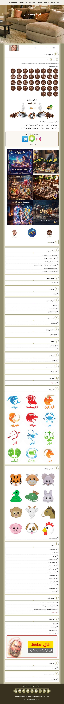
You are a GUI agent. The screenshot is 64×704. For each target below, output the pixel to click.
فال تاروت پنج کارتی (52, 569)
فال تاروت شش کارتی (52, 572)
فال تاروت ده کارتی (53, 578)
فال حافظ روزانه (53, 627)
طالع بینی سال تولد (53, 538)
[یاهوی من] (48, 691)
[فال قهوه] (46, 187)
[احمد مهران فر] (50, 48)
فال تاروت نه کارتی (53, 575)
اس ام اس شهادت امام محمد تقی (50, 258)
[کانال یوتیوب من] (19, 691)
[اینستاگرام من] (36, 691)
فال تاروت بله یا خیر (53, 588)
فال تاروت (46, 2)
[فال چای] (46, 213)
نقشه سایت (26, 699)
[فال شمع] (20, 187)
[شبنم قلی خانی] (14, 48)
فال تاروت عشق (53, 582)
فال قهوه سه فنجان (32, 14)
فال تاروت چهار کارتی (52, 566)
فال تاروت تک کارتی (53, 559)
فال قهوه (55, 305)
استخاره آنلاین (32, 2)
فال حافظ (53, 2)
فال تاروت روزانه (53, 549)
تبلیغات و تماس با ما (13, 2)
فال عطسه (55, 668)
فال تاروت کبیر (53, 553)
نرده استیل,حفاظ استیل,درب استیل (49, 606)
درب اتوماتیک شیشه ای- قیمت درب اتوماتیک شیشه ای (45, 609)
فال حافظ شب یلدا (53, 630)
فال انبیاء (55, 294)
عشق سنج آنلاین (53, 371)
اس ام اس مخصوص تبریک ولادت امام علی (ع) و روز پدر (45, 265)
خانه (58, 2)
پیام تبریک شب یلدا (53, 633)
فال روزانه (40, 2)
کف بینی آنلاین (54, 323)
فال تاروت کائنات (53, 556)
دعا (56, 349)
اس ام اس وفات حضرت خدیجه (50, 268)
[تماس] (32, 691)
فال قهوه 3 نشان (48, 54)
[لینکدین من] (15, 691)
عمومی (49, 242)
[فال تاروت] (46, 162)
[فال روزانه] (20, 162)
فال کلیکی (55, 360)
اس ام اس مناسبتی (23, 2)
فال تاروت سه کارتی (52, 562)
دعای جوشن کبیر (53, 346)
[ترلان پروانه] (32, 48)
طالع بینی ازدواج (53, 334)
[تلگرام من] (44, 691)
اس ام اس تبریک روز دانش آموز (50, 262)
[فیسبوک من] (40, 691)
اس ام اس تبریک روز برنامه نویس (50, 255)
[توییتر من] (28, 691)
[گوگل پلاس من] (23, 691)
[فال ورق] (20, 213)
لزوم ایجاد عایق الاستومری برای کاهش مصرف (47, 603)
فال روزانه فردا (53, 679)
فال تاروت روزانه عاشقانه (51, 585)
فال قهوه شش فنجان (52, 312)
